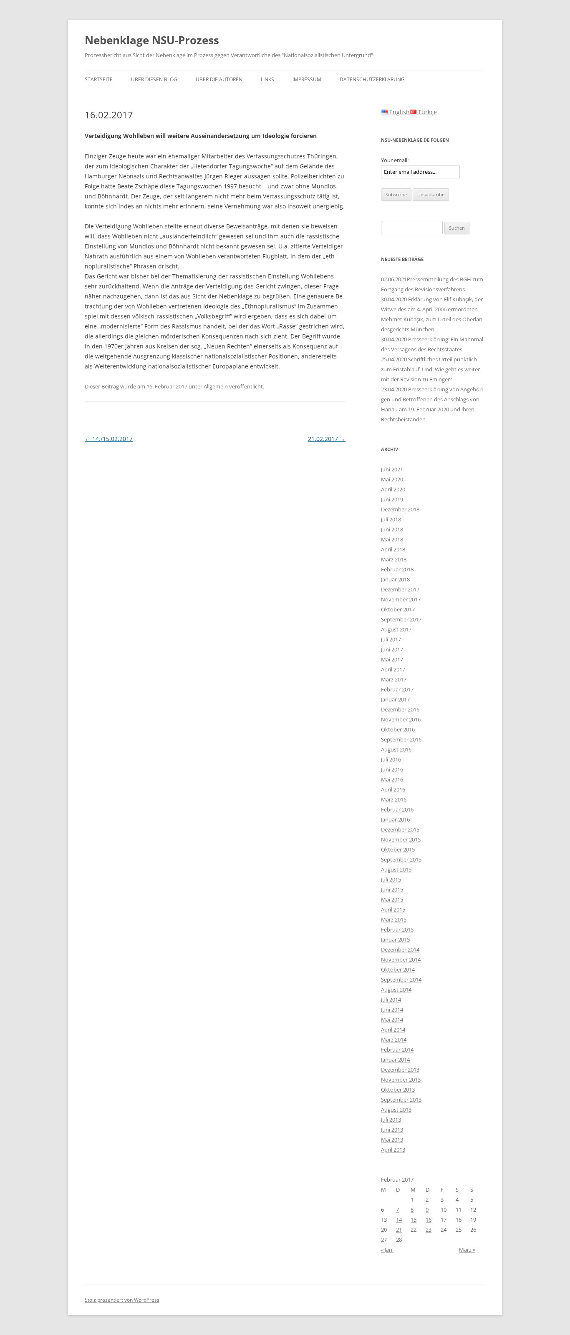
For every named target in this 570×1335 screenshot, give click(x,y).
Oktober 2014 (398, 969)
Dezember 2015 (400, 829)
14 (399, 1219)
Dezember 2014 (400, 949)
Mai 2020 (392, 479)
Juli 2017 (391, 639)
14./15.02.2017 (109, 439)
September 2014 (401, 979)
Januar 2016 (395, 819)
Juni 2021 (392, 469)
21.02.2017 (327, 439)
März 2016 (393, 799)
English (399, 112)
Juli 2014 (391, 999)
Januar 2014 (395, 1059)
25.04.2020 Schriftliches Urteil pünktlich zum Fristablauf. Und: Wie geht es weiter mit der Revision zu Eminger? (430, 369)
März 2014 (393, 1039)
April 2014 (393, 1029)
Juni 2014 (392, 1009)
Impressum (307, 79)
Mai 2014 (392, 1019)
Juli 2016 (391, 759)
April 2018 (393, 549)
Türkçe (426, 112)
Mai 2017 (392, 659)
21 (399, 1229)
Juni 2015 (392, 889)
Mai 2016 (392, 779)
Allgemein (216, 386)
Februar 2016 (397, 809)
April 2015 (393, 909)
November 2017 (401, 599)
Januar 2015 (395, 939)
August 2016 (396, 749)
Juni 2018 (392, 529)
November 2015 (401, 839)
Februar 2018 (397, 569)
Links (267, 79)
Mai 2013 (392, 1139)
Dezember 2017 (400, 589)
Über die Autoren (219, 79)
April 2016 (393, 789)
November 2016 (401, 719)
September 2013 (401, 1099)
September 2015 (401, 859)
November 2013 (401, 1079)
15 (413, 1219)
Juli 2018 (391, 519)
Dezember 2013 (400, 1069)
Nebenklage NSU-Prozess (152, 40)
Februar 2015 (397, 929)
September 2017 (401, 619)
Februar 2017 (397, 689)
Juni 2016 (392, 769)
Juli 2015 (391, 879)
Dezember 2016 (400, 709)
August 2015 (396, 869)
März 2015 (393, 919)
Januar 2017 (395, 699)
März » (467, 1249)
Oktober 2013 (398, 1089)
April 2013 (393, 1149)
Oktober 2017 (398, 609)
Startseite (99, 79)
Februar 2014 (397, 1049)
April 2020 (393, 489)
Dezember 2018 (400, 509)
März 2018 (393, 559)
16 (428, 1219)
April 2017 (393, 669)
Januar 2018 (395, 579)
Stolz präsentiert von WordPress (122, 1299)
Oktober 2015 (398, 849)
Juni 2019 (392, 499)
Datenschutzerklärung (372, 79)
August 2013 (396, 1109)
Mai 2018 (392, 539)
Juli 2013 (391, 1119)
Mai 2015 (392, 899)
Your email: (395, 160)
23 (428, 1229)
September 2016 (401, 739)
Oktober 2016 (398, 729)
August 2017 (396, 629)
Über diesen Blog (154, 79)
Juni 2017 (392, 649)
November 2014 (401, 959)
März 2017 (393, 679)
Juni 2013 (392, 1129)
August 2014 (396, 989)
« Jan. (387, 1249)
